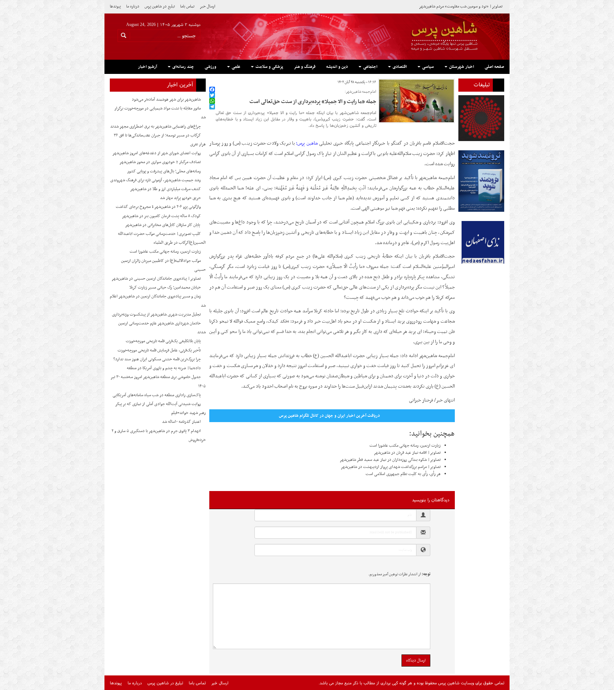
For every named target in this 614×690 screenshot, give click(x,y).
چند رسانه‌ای (182, 66)
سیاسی (427, 66)
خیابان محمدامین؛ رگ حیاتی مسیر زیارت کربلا (165, 287)
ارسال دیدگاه (416, 660)
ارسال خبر (207, 6)
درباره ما (132, 6)
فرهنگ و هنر (305, 66)
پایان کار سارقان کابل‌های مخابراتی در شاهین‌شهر (163, 224)
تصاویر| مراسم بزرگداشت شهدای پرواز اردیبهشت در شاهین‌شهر (391, 466)
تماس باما (187, 6)
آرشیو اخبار (147, 66)
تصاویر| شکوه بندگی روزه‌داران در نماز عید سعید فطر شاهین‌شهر (390, 459)
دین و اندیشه (337, 66)
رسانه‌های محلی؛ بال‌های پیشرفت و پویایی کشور (164, 171)
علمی (235, 66)
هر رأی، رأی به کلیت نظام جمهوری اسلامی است (403, 474)
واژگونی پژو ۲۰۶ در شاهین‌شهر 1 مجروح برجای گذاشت (158, 206)
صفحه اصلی (494, 66)
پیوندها (115, 6)
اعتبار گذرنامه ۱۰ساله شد (181, 421)
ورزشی (210, 66)
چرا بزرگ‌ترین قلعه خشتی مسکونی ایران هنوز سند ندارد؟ (157, 359)
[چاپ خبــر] (211, 82)
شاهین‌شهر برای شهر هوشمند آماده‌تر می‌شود (166, 99)
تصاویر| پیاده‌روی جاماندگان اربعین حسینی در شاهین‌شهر (156, 278)
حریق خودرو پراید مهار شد (180, 197)
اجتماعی (369, 66)
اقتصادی (399, 66)
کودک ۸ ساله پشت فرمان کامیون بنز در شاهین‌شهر (161, 216)
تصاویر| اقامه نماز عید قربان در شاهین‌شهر (407, 452)
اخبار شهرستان (461, 66)
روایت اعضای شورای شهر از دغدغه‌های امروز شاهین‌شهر (156, 153)
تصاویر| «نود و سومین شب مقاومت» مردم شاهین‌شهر (460, 6)
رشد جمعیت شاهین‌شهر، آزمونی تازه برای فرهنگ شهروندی (155, 180)
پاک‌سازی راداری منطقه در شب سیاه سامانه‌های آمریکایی (157, 395)
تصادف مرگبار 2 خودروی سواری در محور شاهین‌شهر (160, 162)
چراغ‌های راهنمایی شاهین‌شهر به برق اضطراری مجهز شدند (155, 126)
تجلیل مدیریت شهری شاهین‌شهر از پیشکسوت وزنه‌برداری (156, 314)
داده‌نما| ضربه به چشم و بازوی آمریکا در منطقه (164, 368)
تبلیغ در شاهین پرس (160, 6)
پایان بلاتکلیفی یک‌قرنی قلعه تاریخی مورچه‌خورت (163, 341)
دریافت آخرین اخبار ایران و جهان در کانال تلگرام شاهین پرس (329, 415)
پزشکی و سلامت (268, 66)
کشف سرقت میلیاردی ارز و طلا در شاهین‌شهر (165, 189)
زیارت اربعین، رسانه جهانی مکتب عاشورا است (405, 445)
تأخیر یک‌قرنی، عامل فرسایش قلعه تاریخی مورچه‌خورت (159, 350)
